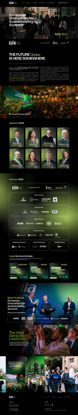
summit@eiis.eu (15, 410)
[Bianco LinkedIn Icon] (45, 405)
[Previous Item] (2, 374)
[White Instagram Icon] (48, 405)
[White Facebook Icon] (50, 405)
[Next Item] (70, 148)
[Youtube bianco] (52, 405)
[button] (63, 3)
